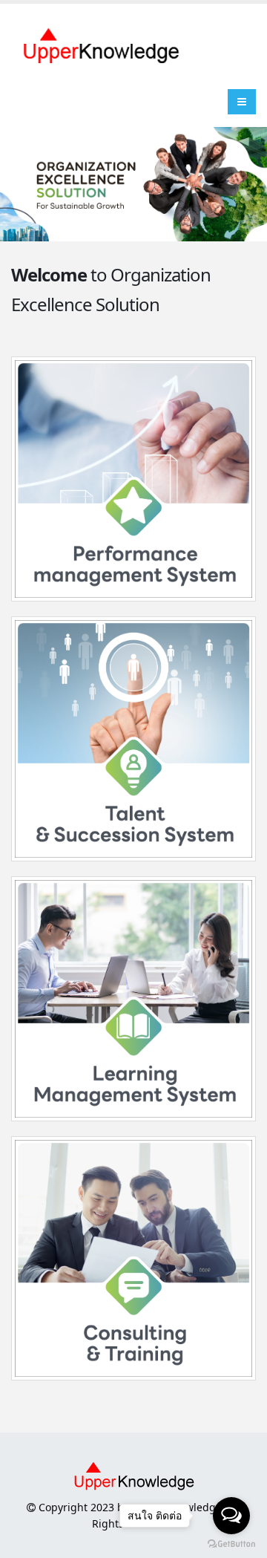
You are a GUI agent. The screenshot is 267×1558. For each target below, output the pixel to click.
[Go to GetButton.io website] (231, 1543)
